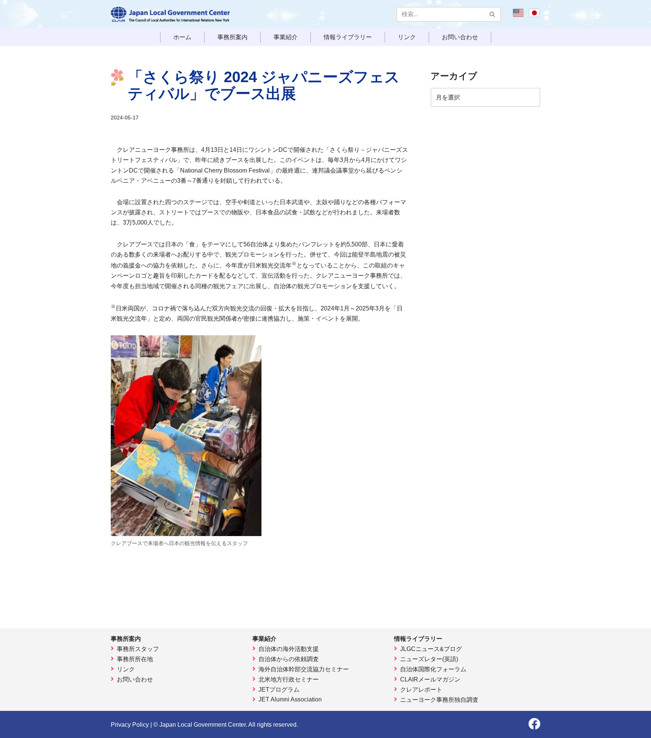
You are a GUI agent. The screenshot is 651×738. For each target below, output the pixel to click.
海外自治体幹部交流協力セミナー (303, 669)
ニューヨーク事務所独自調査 (439, 700)
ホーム (182, 37)
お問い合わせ (460, 37)
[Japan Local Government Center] (170, 14)
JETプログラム (279, 689)
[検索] (492, 14)
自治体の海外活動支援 (288, 649)
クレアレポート (421, 689)
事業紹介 (286, 37)
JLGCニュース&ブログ (431, 649)
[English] (518, 15)
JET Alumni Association (290, 699)
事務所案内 (232, 37)
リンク (407, 37)
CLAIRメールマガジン (430, 679)
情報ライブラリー (348, 37)
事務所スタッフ (138, 649)
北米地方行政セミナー (288, 679)
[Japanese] (534, 15)
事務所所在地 (135, 659)
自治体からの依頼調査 (288, 659)
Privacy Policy (130, 724)
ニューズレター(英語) (429, 659)
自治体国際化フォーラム (433, 669)
